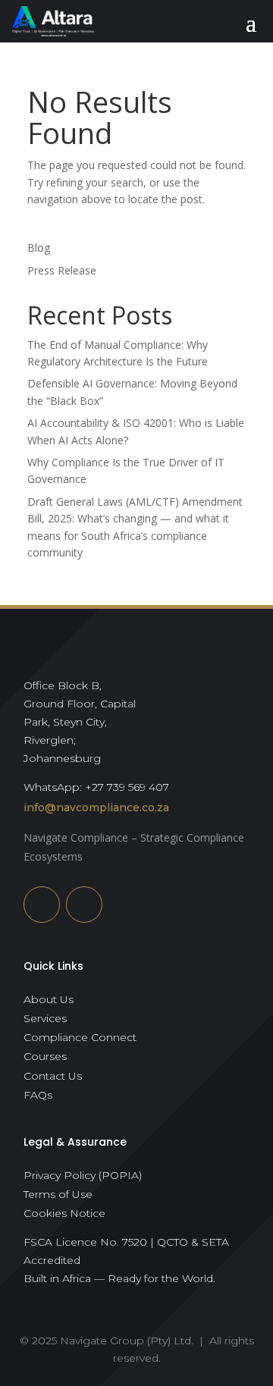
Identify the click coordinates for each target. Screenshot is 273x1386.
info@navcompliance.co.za (96, 807)
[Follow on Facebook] (84, 904)
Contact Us (53, 1076)
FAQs (38, 1095)
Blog (38, 247)
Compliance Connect (80, 1037)
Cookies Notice (64, 1213)
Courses (45, 1056)
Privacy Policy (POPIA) (83, 1175)
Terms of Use (58, 1194)
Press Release (61, 270)
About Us (49, 999)
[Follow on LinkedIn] (42, 904)
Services (45, 1018)
